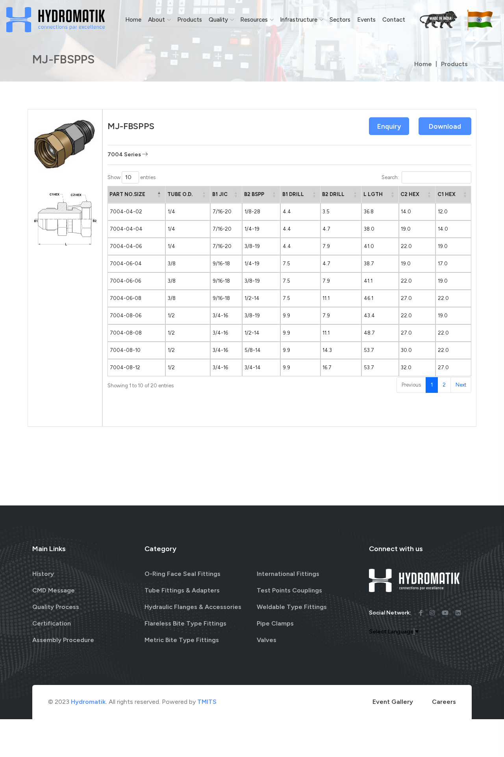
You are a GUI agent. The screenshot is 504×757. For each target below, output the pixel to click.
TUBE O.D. (180, 194)
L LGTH (373, 194)
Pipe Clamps (275, 623)
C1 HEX (446, 194)
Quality (218, 19)
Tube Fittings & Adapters (182, 590)
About (156, 19)
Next (461, 385)
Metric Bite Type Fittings (182, 640)
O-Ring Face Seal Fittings (182, 573)
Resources (254, 19)
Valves (266, 640)
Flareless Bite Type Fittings (185, 623)
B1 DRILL (293, 194)
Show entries (131, 177)
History (43, 573)
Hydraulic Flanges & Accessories (193, 607)
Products (189, 19)
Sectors (340, 19)
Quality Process (55, 607)
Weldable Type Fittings (292, 607)
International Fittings (288, 573)
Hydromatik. (89, 701)
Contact (393, 19)
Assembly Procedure (63, 640)
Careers (444, 701)
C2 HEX (409, 194)
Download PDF (445, 128)
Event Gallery (392, 701)
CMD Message (53, 590)
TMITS (207, 701)
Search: (390, 177)
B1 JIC (220, 194)
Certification (51, 623)
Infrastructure (298, 19)
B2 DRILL (333, 194)
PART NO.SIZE (127, 194)
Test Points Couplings (289, 590)
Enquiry (389, 126)
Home (133, 19)
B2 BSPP (254, 194)
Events (366, 19)
